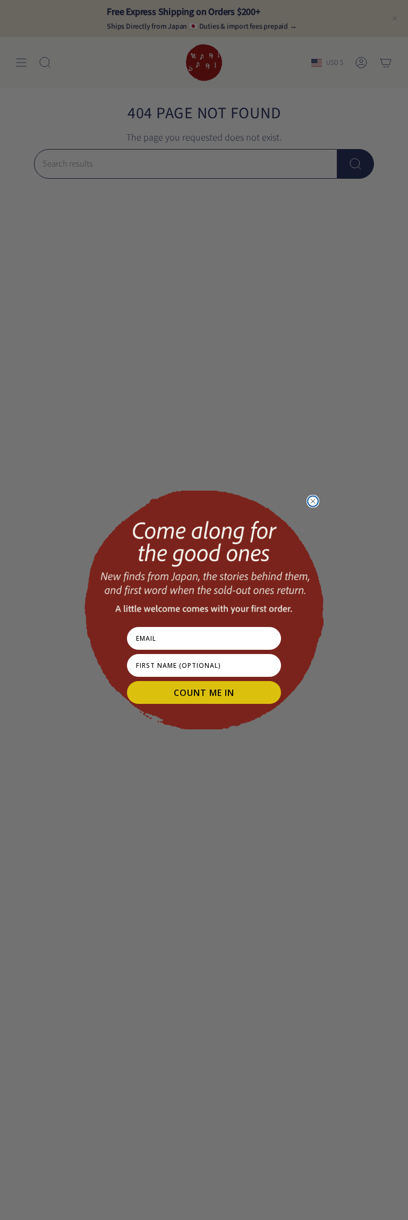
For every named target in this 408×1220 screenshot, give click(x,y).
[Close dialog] (313, 501)
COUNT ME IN (204, 693)
